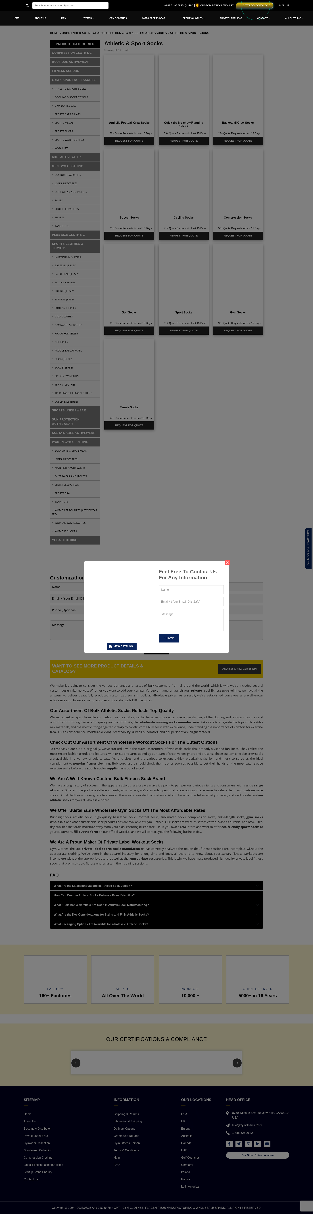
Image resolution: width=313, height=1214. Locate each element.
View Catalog (123, 646)
